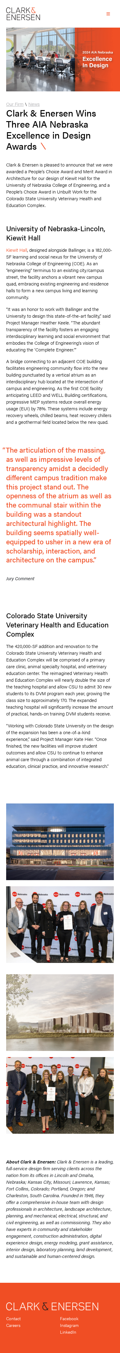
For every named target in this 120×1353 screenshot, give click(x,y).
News (34, 104)
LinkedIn (68, 1332)
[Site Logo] (23, 13)
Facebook (69, 1318)
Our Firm (15, 104)
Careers (13, 1325)
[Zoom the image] (60, 806)
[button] (108, 14)
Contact (13, 1318)
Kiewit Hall (16, 250)
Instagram (69, 1325)
